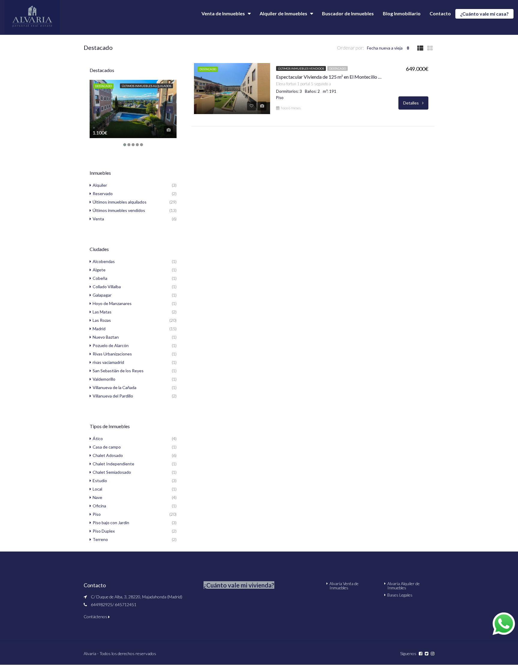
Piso (97, 514)
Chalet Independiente (113, 463)
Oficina (99, 505)
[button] (239, 585)
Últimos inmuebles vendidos (301, 68)
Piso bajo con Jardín (111, 522)
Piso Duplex (104, 531)
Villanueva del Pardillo (113, 395)
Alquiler (100, 185)
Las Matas (102, 311)
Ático (98, 438)
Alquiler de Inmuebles (283, 13)
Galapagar (102, 295)
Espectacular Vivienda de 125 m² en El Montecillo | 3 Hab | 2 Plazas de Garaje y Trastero (329, 77)
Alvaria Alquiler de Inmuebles (403, 585)
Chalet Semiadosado (112, 472)
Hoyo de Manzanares (112, 303)
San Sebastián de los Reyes (118, 370)
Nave (97, 497)
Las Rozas (102, 320)
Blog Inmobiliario (402, 13)
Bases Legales (399, 594)
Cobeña (100, 278)
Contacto (440, 13)
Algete (99, 269)
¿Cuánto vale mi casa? (484, 14)
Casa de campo (107, 446)
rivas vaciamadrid (108, 362)
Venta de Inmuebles (223, 13)
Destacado (337, 68)
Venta (98, 218)
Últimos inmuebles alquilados (146, 86)
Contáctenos (96, 616)
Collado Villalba (107, 286)
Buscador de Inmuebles (348, 13)
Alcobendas (104, 261)
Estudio (100, 480)
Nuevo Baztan (106, 337)
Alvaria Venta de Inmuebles (344, 585)
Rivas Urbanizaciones (112, 353)
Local (97, 488)
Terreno (100, 539)
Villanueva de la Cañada (114, 387)
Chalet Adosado (108, 455)
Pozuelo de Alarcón (111, 345)
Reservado (103, 193)
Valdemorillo (104, 379)
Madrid (99, 328)
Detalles (411, 102)
